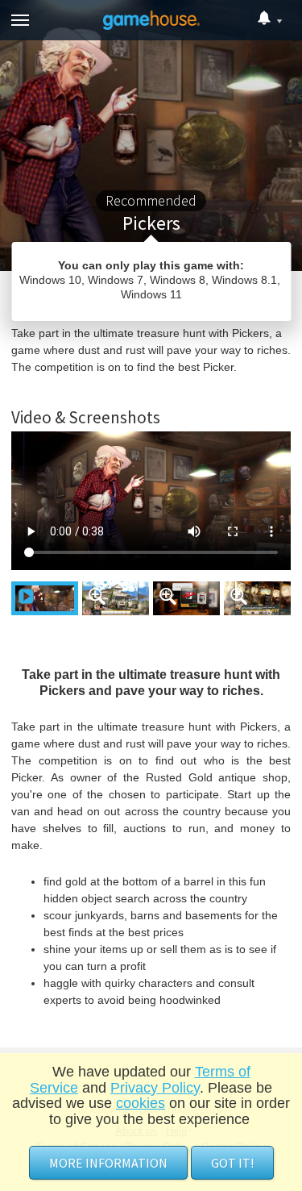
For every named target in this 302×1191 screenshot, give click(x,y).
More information (108, 1163)
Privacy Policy (155, 1088)
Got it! (232, 1163)
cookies (140, 1103)
